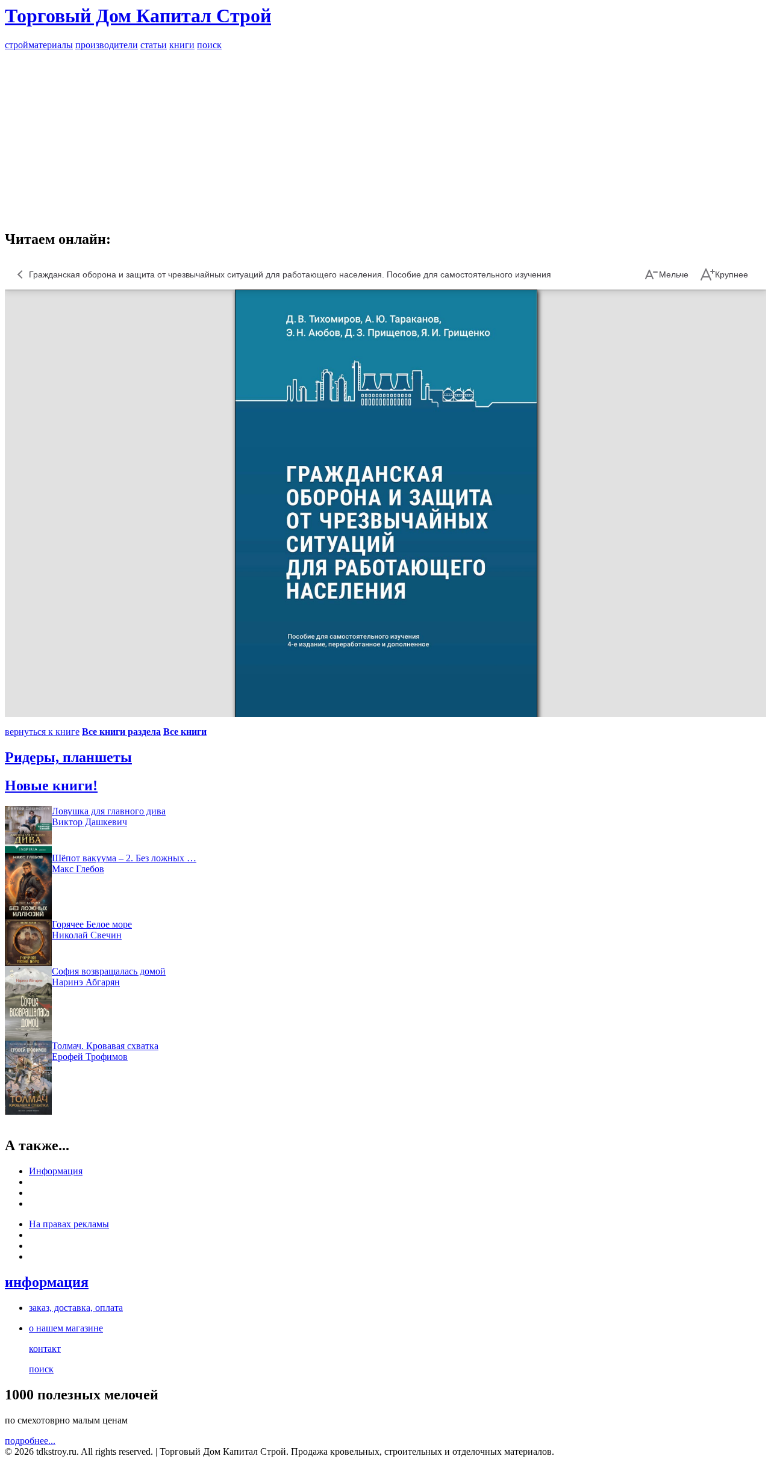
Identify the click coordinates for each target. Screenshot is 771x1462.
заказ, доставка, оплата (76, 1307)
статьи (153, 45)
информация (47, 1282)
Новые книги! (51, 785)
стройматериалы (39, 45)
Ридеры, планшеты (68, 757)
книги (182, 45)
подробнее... (30, 1441)
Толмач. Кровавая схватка (105, 1046)
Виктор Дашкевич (89, 822)
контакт (45, 1348)
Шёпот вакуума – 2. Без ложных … (124, 858)
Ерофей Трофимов (90, 1057)
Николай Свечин (87, 935)
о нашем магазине (66, 1328)
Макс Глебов (78, 869)
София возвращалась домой (109, 971)
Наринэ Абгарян (86, 982)
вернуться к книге (42, 731)
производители (106, 45)
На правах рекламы (69, 1224)
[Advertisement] (385, 135)
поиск (209, 45)
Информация (56, 1171)
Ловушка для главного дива (109, 811)
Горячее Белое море (92, 924)
